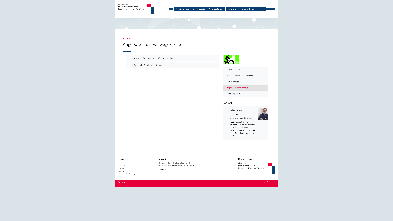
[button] (162, 58)
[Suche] (272, 9)
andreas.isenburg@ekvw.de (240, 118)
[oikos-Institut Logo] (136, 4)
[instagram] (274, 182)
